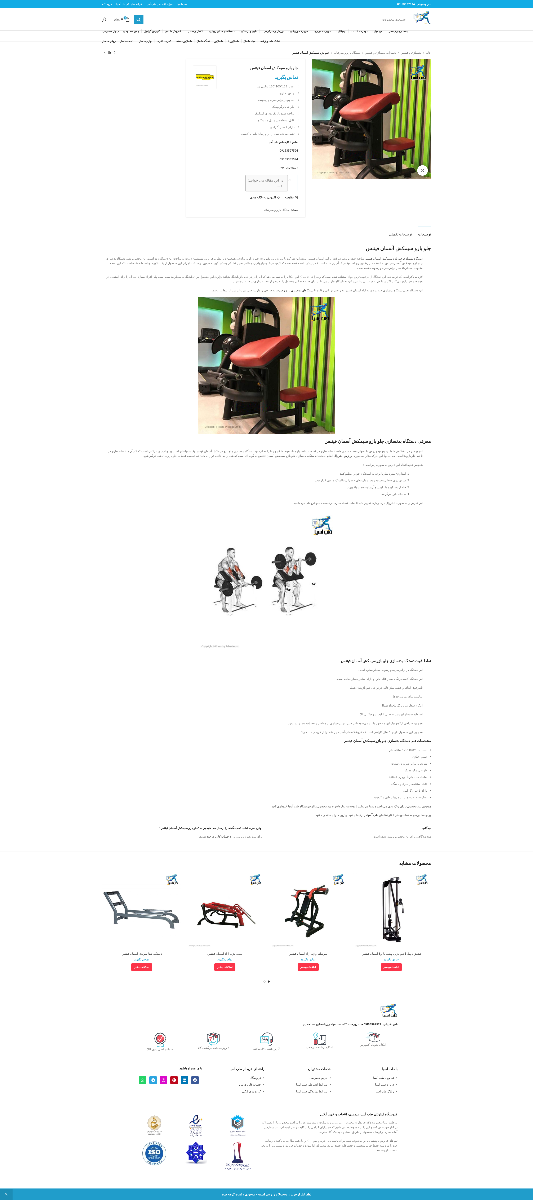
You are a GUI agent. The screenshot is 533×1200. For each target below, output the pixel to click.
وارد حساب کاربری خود (221, 836)
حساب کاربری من (250, 1084)
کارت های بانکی (251, 1091)
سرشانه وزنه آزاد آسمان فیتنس (308, 954)
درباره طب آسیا (384, 1084)
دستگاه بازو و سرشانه (347, 52)
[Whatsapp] (142, 1080)
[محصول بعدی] (104, 52)
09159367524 (406, 4)
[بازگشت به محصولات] (109, 52)
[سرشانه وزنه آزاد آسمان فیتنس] (308, 910)
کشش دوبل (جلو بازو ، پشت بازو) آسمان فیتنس (391, 954)
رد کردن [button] (6, 1194)
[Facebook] (195, 1080)
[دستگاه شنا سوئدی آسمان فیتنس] (141, 910)
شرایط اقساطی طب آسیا (311, 1084)
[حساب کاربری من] (104, 19)
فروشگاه (255, 1077)
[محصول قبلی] (114, 52)
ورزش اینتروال (343, 455)
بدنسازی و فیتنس (411, 52)
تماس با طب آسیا (383, 1077)
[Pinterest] (174, 1080)
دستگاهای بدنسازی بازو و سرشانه (293, 290)
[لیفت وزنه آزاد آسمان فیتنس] (225, 910)
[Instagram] (163, 1080)
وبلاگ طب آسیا (385, 1091)
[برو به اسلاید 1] (269, 982)
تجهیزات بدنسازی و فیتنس (380, 52)
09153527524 (289, 150)
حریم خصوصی (318, 1077)
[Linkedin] (184, 1080)
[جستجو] (138, 19)
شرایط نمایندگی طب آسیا (311, 1091)
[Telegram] (153, 1080)
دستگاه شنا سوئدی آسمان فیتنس (141, 954)
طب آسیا (372, 815)
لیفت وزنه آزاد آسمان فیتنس (224, 954)
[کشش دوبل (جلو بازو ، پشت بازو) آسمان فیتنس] (391, 910)
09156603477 (289, 168)
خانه (428, 52)
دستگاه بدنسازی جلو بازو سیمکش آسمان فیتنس (394, 258)
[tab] (424, 232)
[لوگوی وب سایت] (422, 19)
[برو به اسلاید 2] (264, 982)
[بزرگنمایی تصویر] (422, 170)
